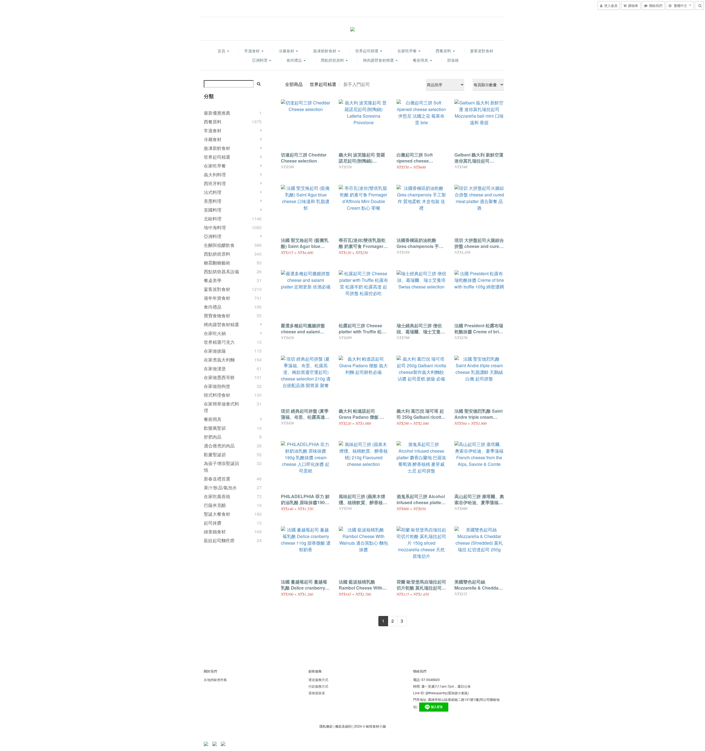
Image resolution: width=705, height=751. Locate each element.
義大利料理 (215, 174)
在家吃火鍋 (215, 333)
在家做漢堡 (215, 368)
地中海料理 (215, 227)
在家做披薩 (215, 351)
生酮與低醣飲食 (219, 245)
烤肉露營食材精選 (379, 60)
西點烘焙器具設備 (221, 271)
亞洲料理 (260, 60)
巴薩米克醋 (215, 505)
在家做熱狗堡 (217, 386)
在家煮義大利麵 (219, 359)
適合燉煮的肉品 (219, 445)
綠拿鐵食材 (215, 531)
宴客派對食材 (481, 50)
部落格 (453, 60)
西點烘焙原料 (333, 60)
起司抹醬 (212, 523)
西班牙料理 (215, 183)
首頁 (222, 50)
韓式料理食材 (217, 395)
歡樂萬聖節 (215, 428)
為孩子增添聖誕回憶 (221, 466)
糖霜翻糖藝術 (217, 263)
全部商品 (294, 84)
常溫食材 (252, 50)
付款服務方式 (318, 686)
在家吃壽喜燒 (217, 496)
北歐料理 (212, 218)
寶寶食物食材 (217, 315)
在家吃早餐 (407, 50)
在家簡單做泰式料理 (221, 407)
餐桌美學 (212, 280)
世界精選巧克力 (219, 342)
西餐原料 (444, 50)
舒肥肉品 (212, 437)
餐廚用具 (421, 60)
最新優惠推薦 (217, 113)
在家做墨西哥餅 (219, 377)
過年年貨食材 (217, 298)
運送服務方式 (318, 679)
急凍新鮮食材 (325, 50)
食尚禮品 (294, 60)
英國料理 (212, 210)
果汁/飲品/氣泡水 (220, 487)
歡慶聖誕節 (215, 454)
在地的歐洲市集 (215, 679)
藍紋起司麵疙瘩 (219, 540)
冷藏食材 (287, 50)
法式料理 (212, 192)
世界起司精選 (367, 50)
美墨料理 (212, 201)
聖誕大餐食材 (217, 514)
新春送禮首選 (217, 479)
